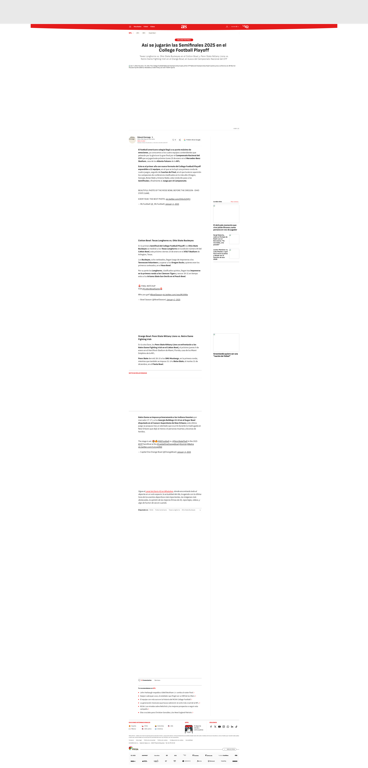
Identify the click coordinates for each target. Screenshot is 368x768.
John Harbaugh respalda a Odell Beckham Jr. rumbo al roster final (166, 692)
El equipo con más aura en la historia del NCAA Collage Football (165, 699)
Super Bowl (152, 33)
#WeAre (190, 444)
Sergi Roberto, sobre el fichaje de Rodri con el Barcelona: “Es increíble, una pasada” (220, 240)
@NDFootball (163, 441)
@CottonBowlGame (151, 288)
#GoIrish (183, 444)
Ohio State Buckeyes (188, 510)
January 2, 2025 (173, 299)
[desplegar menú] (130, 26)
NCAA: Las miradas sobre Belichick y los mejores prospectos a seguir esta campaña (169, 707)
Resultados (137, 26)
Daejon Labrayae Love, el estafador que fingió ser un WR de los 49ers (167, 696)
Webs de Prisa (231, 749)
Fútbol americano (161, 510)
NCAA (151, 510)
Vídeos (152, 26)
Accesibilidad (189, 740)
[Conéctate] (227, 27)
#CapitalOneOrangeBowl (168, 444)
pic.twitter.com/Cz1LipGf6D (150, 447)
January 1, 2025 (172, 204)
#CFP (140, 444)
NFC (144, 33)
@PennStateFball (179, 441)
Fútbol (146, 26)
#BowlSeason (156, 294)
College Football (184, 40)
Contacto (131, 740)
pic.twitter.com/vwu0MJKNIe (175, 294)
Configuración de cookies (176, 740)
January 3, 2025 (184, 452)
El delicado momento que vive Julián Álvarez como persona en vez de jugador (225, 227)
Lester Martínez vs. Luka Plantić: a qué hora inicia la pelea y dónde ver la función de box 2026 (220, 254)
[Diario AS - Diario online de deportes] (184, 26)
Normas (157, 680)
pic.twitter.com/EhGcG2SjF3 (178, 199)
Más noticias (234, 201)
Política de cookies (163, 740)
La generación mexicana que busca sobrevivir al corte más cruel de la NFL (169, 703)
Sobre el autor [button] (141, 141)
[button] (174, 140)
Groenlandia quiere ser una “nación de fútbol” (225, 355)
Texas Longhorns (174, 510)
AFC (138, 33)
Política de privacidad (149, 740)
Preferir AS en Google (193, 140)
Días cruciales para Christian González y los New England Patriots (166, 712)
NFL (130, 33)
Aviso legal (139, 740)
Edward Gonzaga (144, 137)
